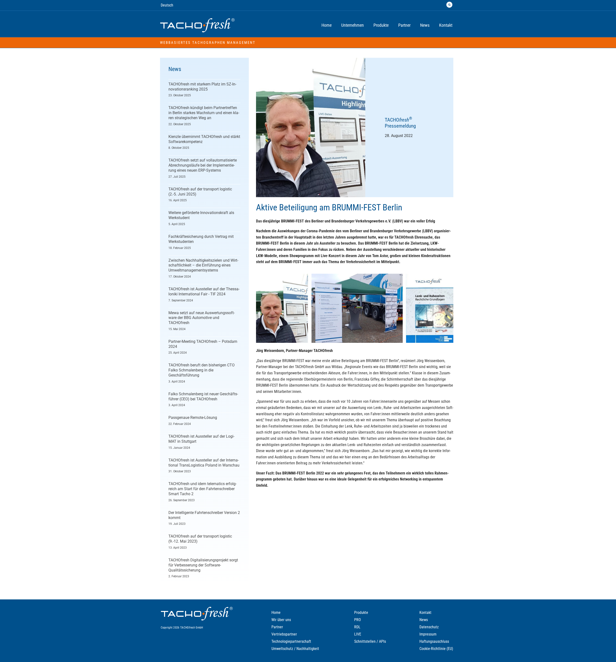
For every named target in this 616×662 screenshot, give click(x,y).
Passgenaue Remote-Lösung (192, 417)
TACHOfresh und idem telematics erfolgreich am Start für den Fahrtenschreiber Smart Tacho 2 (202, 488)
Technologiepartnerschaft (291, 641)
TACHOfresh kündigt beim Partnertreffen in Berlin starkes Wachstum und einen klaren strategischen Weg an (203, 112)
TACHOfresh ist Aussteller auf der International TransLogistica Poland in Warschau (203, 462)
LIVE (357, 634)
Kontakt (425, 612)
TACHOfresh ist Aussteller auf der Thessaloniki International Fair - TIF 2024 (203, 291)
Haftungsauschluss (434, 641)
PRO (357, 619)
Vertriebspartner (284, 634)
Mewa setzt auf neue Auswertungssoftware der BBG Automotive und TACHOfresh (201, 318)
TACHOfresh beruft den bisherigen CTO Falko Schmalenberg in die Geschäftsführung (201, 370)
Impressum (427, 634)
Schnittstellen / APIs (370, 641)
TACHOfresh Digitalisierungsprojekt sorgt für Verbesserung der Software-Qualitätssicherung (203, 565)
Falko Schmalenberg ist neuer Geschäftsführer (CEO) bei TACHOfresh (203, 396)
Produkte (361, 612)
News (423, 619)
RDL (357, 627)
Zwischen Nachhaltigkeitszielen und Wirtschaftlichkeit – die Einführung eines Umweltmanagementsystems (203, 265)
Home (276, 612)
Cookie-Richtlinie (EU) (436, 648)
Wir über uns (281, 619)
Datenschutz (429, 627)
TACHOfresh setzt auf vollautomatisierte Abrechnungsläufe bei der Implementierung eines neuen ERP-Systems (202, 165)
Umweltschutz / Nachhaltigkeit (295, 648)
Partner (277, 627)
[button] (449, 5)
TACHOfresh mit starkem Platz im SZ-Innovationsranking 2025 (202, 86)
